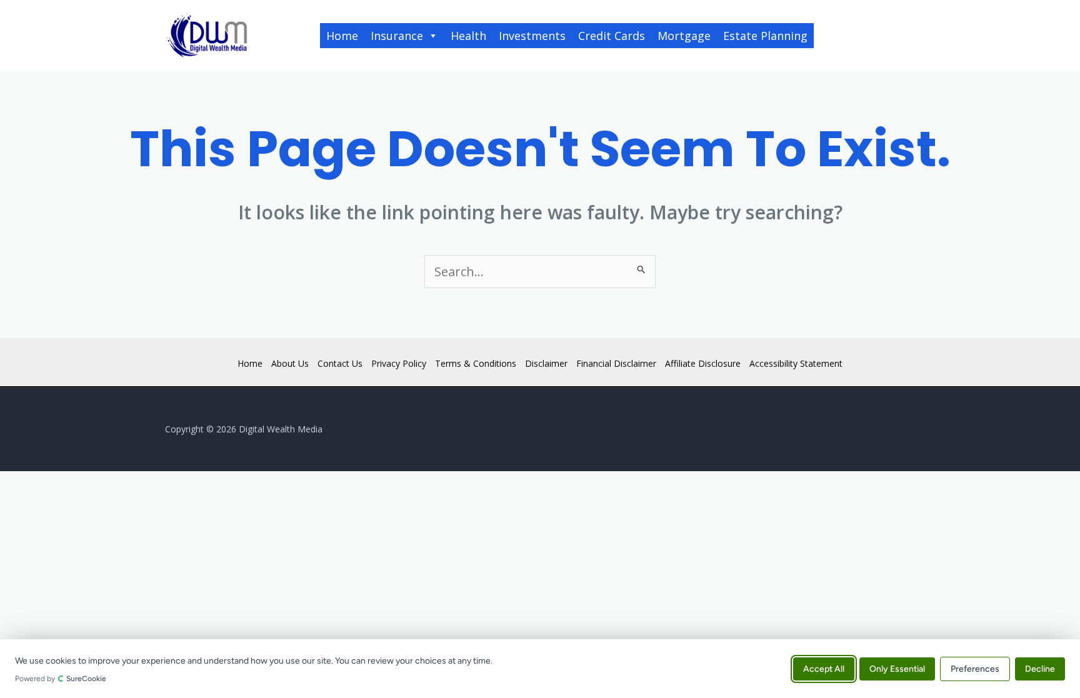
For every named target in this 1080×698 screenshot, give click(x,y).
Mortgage (684, 35)
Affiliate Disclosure (703, 363)
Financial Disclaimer (616, 363)
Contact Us (340, 363)
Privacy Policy (398, 363)
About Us (290, 363)
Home (342, 35)
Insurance (397, 35)
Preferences (975, 668)
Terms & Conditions (475, 363)
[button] (870, 36)
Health (468, 35)
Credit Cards (611, 35)
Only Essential (897, 668)
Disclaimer (546, 363)
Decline (1040, 668)
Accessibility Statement (795, 363)
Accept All (823, 668)
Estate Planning (765, 35)
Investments (532, 35)
